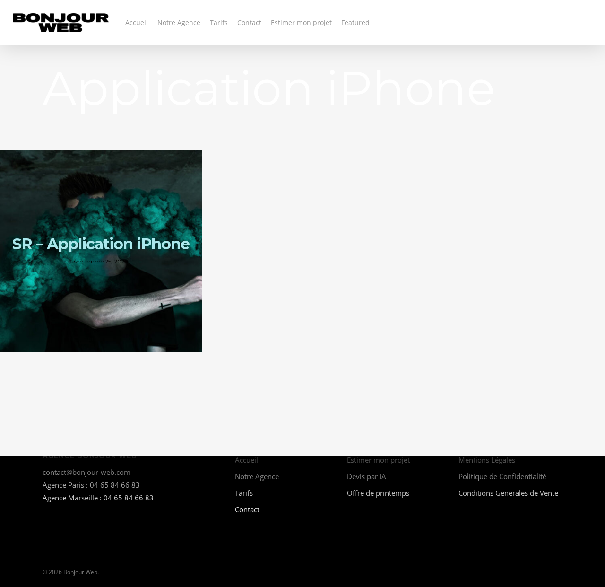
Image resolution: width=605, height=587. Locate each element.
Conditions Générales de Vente (508, 493)
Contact (247, 509)
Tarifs (244, 493)
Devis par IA (366, 476)
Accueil (246, 459)
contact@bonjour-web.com (86, 472)
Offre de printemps (378, 493)
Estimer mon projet (378, 459)
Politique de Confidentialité (502, 476)
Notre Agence (257, 476)
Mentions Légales (486, 459)
